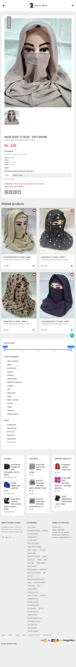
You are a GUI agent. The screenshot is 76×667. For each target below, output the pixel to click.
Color (6, 175)
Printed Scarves (33, 592)
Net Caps (30, 576)
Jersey (45, 556)
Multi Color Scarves (34, 573)
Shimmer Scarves (33, 602)
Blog (17, 635)
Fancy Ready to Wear (34, 547)
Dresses (10, 375)
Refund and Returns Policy (60, 535)
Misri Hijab (15, 140)
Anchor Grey (12, 428)
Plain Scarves (32, 589)
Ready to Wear (29, 140)
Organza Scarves (39, 582)
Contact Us (47, 635)
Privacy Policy (56, 527)
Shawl (9, 407)
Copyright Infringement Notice (61, 537)
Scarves (10, 403)
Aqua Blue (11, 435)
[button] (34, 266)
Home (3, 635)
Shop (10, 635)
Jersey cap (31, 560)
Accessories (11, 368)
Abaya (9, 365)
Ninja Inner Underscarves (36, 579)
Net (44, 573)
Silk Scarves (32, 608)
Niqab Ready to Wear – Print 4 (9, 1)
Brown (11, 187)
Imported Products (14, 382)
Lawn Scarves (41, 563)
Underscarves (12, 414)
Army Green (11, 442)
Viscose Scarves (33, 631)
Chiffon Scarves (33, 534)
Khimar (39, 560)
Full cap (42, 550)
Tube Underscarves (34, 621)
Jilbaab (10, 386)
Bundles (10, 372)
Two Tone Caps (32, 625)
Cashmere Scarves (34, 530)
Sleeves (40, 608)
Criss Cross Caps (33, 543)
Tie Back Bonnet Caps (34, 618)
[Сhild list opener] (12, 364)
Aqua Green (11, 439)
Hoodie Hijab (12, 379)
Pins (38, 586)
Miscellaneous (12, 361)
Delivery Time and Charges (60, 532)
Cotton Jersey (32, 537)
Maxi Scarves (32, 566)
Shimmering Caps (33, 599)
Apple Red (11, 432)
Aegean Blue (11, 425)
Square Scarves (33, 612)
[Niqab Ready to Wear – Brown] (11, 129)
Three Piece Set (32, 615)
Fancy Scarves (32, 550)
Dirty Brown (18, 187)
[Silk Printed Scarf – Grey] (6, 129)
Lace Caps (31, 563)
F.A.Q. (24, 635)
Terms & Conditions (58, 530)
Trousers (10, 411)
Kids (8, 389)
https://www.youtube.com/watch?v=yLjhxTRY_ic (19, 171)
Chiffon (7, 140)
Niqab (22, 140)
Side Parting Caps (33, 605)
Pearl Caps (31, 586)
